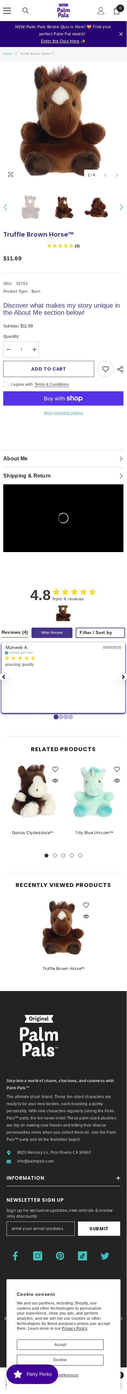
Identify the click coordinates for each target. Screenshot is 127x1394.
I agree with (22, 384)
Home (7, 53)
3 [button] (63, 855)
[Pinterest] (60, 1256)
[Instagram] (37, 1256)
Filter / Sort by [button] (96, 633)
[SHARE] (118, 369)
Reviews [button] (15, 632)
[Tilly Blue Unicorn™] (94, 792)
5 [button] (80, 855)
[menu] (7, 11)
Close (121, 34)
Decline (60, 1360)
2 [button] (55, 855)
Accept (60, 1344)
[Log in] (101, 10)
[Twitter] (105, 1256)
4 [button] (72, 855)
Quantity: (11, 336)
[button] (105, 175)
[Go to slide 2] (65, 717)
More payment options (63, 413)
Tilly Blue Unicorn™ (94, 832)
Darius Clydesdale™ (32, 832)
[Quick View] (55, 781)
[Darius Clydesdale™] (32, 792)
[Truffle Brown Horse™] (63, 928)
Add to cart (48, 369)
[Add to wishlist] (105, 369)
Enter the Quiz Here (60, 41)
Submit (99, 1228)
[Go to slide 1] (60, 717)
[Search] (26, 11)
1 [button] (46, 855)
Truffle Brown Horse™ (63, 968)
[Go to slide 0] (56, 717)
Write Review (52, 632)
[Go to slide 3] (70, 717)
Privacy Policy (74, 1328)
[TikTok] (82, 1256)
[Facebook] (15, 1256)
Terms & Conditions (51, 384)
